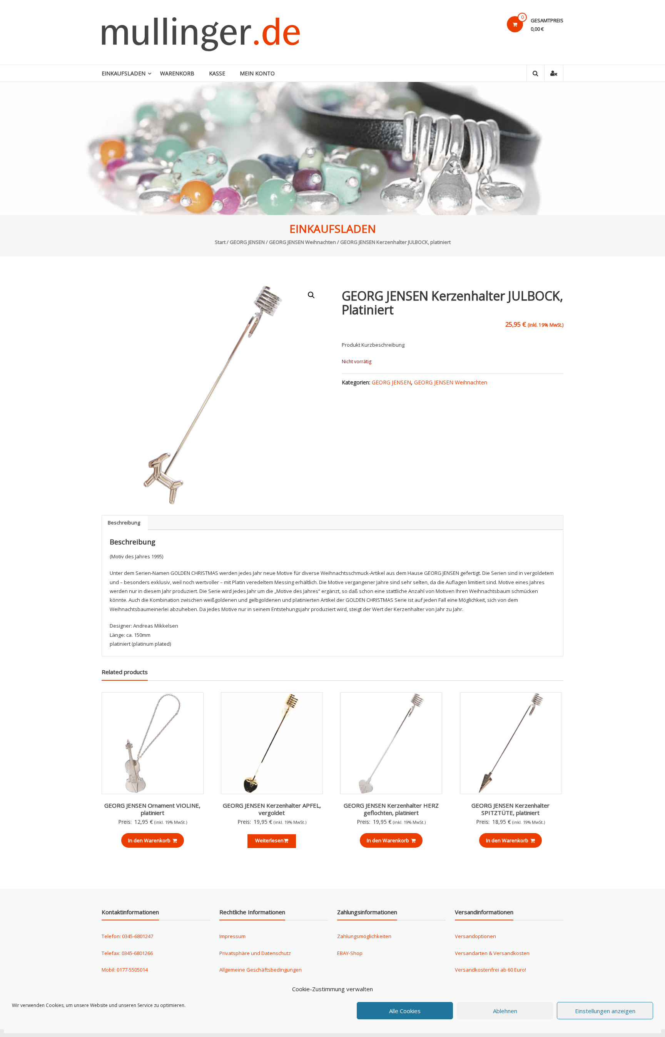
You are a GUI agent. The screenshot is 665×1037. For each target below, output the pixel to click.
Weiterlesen (269, 840)
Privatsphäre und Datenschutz (255, 953)
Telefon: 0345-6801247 (127, 936)
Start (220, 242)
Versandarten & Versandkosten (492, 953)
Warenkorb (177, 73)
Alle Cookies (405, 1011)
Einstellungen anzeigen (605, 1011)
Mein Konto (257, 73)
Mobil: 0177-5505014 (125, 969)
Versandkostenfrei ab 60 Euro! (490, 969)
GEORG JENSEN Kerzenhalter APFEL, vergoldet (272, 809)
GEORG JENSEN (247, 242)
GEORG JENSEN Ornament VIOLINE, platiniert (152, 809)
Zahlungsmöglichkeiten (364, 936)
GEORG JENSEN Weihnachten (302, 242)
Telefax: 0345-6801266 (127, 953)
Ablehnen (505, 1011)
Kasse (217, 73)
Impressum (232, 936)
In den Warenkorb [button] (149, 840)
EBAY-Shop (350, 953)
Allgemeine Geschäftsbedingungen (260, 969)
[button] (311, 295)
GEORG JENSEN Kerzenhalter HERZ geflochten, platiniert (391, 809)
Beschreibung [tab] (124, 522)
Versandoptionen (475, 936)
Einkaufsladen (123, 73)
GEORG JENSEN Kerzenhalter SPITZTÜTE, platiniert (510, 809)
